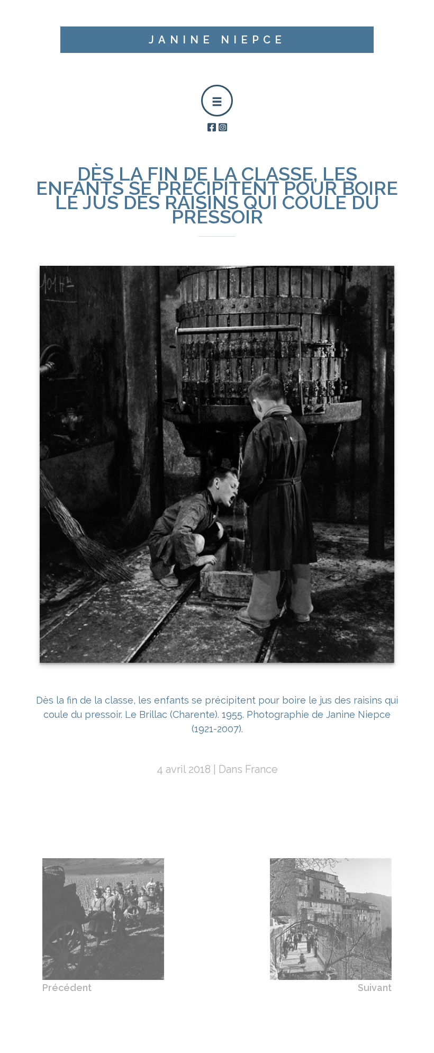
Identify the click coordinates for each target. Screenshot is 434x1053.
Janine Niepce (217, 39)
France (261, 769)
